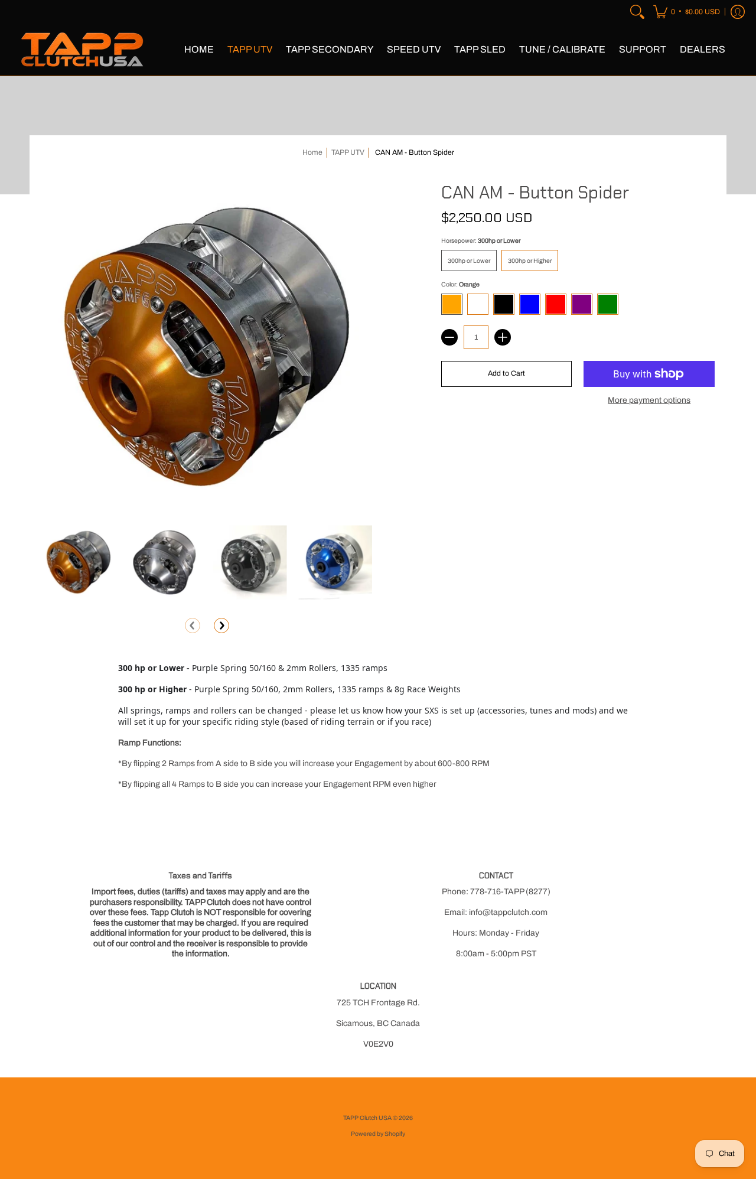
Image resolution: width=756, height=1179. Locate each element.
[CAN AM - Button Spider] (78, 562)
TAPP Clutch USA (368, 1118)
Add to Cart (506, 373)
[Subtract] (449, 337)
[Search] (637, 12)
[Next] (221, 625)
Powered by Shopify (378, 1134)
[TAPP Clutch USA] (83, 50)
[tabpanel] (378, 728)
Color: (460, 284)
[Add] (502, 337)
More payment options (649, 400)
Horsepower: (480, 240)
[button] (686, 12)
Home (312, 152)
